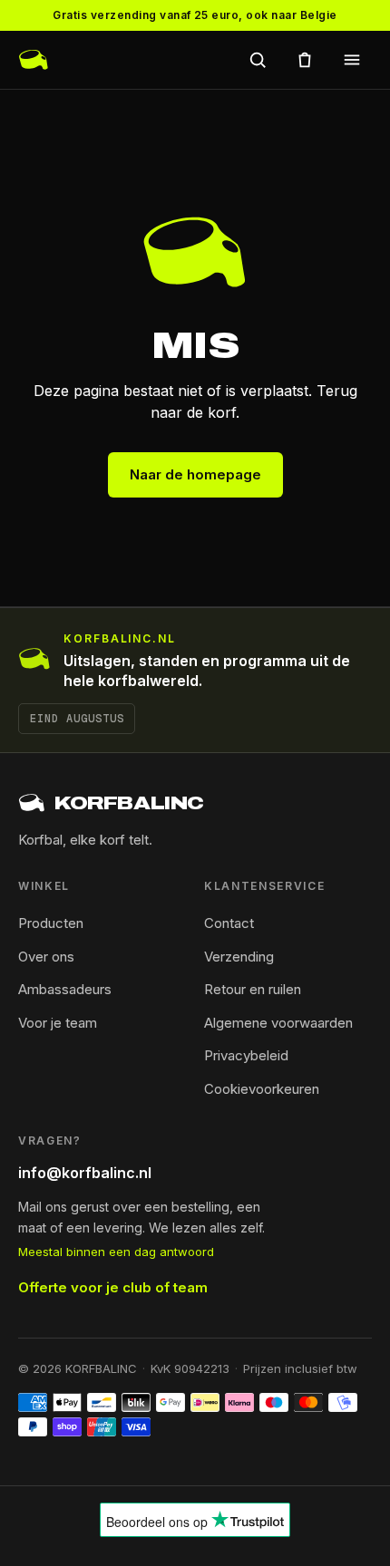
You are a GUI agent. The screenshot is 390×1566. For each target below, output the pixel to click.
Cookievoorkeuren (261, 1088)
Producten (50, 923)
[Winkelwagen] (305, 60)
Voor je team (57, 1022)
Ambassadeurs (65, 989)
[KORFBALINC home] (33, 59)
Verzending (239, 956)
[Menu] (352, 60)
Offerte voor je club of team (113, 1287)
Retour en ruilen (252, 989)
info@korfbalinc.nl (84, 1173)
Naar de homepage (195, 474)
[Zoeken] (258, 60)
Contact (229, 923)
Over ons (46, 956)
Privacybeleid (246, 1055)
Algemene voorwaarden (278, 1022)
